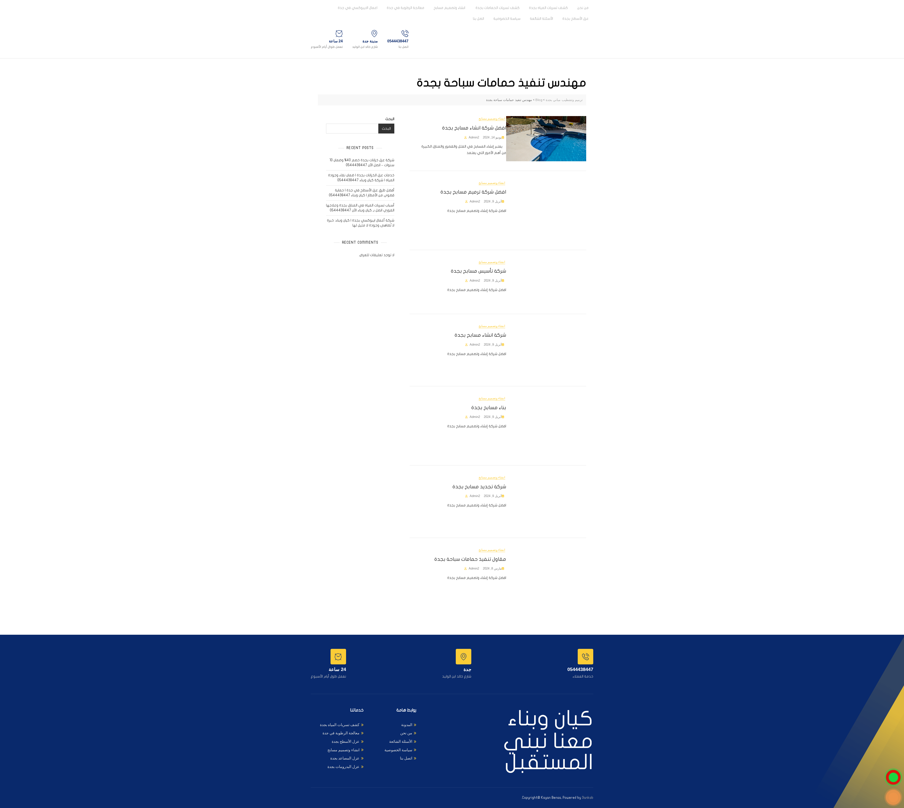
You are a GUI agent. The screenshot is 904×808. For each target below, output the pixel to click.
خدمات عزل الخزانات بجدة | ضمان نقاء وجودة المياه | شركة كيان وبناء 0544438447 (361, 177)
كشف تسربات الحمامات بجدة (497, 8)
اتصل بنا (478, 18)
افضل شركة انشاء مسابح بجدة (474, 127)
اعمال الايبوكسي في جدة (357, 8)
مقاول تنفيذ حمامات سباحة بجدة (470, 559)
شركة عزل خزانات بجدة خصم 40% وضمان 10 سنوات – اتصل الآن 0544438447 (362, 162)
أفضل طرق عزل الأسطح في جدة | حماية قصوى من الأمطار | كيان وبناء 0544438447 (361, 192)
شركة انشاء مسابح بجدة (480, 335)
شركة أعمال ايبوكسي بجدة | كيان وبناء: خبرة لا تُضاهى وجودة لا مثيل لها (360, 222)
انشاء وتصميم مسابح (449, 8)
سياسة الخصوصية (507, 18)
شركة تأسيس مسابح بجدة (478, 271)
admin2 (474, 137)
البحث (389, 119)
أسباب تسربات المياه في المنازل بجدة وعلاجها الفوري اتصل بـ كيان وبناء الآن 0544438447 (360, 207)
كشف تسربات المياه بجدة (548, 8)
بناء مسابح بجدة (488, 407)
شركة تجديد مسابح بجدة (479, 486)
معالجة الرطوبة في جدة (405, 8)
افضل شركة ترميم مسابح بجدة (473, 191)
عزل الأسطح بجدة (575, 18)
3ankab (587, 798)
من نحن (583, 8)
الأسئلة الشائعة (541, 18)
